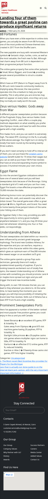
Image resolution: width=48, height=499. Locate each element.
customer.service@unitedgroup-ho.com (19, 428)
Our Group (7, 445)
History (6, 456)
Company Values (10, 449)
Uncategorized (18, 358)
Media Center (36, 452)
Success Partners (38, 445)
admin (3, 30)
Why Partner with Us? (12, 452)
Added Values (36, 456)
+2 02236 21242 (9, 431)
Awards (6, 459)
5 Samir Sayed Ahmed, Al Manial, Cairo (19, 424)
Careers (34, 449)
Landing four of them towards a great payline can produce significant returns (23, 22)
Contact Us (35, 459)
